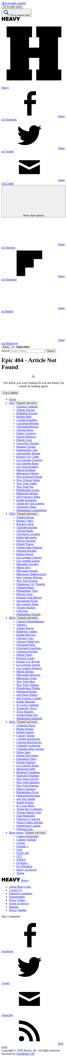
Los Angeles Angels (28, 664)
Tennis (20, 873)
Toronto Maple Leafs (28, 812)
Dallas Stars (23, 752)
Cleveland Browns (27, 426)
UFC (19, 856)
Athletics (21, 624)
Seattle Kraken (25, 802)
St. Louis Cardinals (27, 705)
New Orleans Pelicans (29, 577)
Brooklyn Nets (25, 524)
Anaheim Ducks (26, 725)
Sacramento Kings (27, 600)
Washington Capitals (28, 825)
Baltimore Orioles (26, 631)
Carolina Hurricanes (28, 738)
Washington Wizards (28, 614)
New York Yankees (27, 684)
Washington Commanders (31, 510)
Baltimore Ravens (26, 413)
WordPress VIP (25, 1053)
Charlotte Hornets (26, 527)
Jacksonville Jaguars (28, 453)
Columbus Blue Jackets (30, 748)
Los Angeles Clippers (29, 557)
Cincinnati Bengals (27, 423)
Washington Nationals (29, 718)
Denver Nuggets (26, 540)
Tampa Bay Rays (26, 708)
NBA (12, 513)
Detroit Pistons (25, 544)
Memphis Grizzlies (27, 564)
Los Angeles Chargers (29, 460)
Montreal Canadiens (28, 772)
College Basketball (27, 836)
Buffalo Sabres (25, 732)
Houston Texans (26, 446)
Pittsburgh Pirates (26, 691)
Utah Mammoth (25, 815)
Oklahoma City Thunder (30, 584)
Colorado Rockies (27, 651)
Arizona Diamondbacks (30, 621)
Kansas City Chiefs (27, 456)
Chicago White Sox (27, 641)
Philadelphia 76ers (27, 590)
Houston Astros (25, 658)
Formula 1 (22, 846)
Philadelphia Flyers (27, 792)
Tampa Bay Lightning (29, 809)
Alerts (6, 347)
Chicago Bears (25, 430)
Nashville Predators (27, 775)
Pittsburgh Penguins (28, 795)
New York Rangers (27, 785)
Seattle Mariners (25, 701)
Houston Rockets (26, 550)
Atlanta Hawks (25, 517)
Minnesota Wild (25, 769)
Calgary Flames (25, 735)
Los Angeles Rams (27, 463)
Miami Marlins (25, 671)
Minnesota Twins (26, 678)
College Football (26, 839)
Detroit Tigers (24, 654)
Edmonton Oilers (26, 759)
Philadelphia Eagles (27, 490)
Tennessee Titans (26, 506)
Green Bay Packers (27, 443)
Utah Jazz (22, 610)
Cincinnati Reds (25, 644)
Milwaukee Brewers (28, 674)
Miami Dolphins (26, 470)
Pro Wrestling (24, 866)
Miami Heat (23, 567)
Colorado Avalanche (28, 745)
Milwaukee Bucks (27, 570)
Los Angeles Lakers (28, 560)
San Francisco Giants (28, 698)
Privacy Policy (17, 900)
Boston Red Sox (26, 634)
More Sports (16, 832)
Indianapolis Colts (27, 450)
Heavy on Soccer (26, 869)
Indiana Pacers (25, 554)
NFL (12, 402)
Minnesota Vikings (27, 473)
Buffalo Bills (23, 416)
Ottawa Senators (26, 789)
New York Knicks (27, 580)
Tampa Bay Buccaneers (30, 503)
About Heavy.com (20, 886)
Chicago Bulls (24, 530)
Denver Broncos (26, 436)
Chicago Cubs (24, 638)
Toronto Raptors (26, 607)
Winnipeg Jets (24, 829)
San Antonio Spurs (27, 604)
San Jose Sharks (25, 799)
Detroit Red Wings (27, 755)
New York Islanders (28, 782)
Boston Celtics (25, 520)
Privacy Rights (17, 910)
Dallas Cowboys (26, 433)
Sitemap (13, 906)
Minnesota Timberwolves (31, 574)
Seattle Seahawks (26, 500)
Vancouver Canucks (28, 819)
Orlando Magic (25, 587)
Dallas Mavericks (26, 537)
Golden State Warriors (29, 547)
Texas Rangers (25, 711)
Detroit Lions (24, 440)
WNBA (21, 859)
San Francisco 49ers (28, 496)
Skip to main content (13, 3)
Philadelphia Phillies (28, 688)
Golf (19, 849)
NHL (12, 721)
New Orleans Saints (28, 480)
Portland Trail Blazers (29, 597)
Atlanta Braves (25, 628)
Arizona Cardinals (27, 406)
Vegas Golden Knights (29, 822)
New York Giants (26, 483)
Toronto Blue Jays (27, 715)
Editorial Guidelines (20, 893)
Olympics (22, 863)
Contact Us (15, 890)
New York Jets (25, 486)
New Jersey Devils (27, 779)
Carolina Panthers (26, 420)
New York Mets (25, 681)
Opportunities (17, 896)
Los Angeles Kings (27, 765)
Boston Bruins (24, 728)
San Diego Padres (26, 695)
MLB (12, 617)
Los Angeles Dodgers (29, 668)
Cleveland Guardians (28, 648)
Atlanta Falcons (25, 410)
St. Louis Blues (25, 805)
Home (12, 399)
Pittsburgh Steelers (27, 493)
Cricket (20, 843)
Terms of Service (19, 903)
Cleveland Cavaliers (28, 534)
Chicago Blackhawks (29, 742)
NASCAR (22, 853)
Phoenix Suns (24, 594)
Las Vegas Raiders (27, 466)
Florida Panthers (26, 762)
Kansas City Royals (28, 661)
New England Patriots (29, 476)
